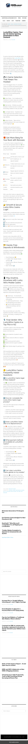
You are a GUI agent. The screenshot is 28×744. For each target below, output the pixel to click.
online (14, 491)
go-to (4, 491)
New (12, 491)
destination (18, 490)
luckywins (8, 491)
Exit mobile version (14, 742)
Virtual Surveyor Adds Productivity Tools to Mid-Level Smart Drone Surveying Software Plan (13, 676)
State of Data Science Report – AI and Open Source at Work (14, 664)
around (10, 490)
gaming (22, 490)
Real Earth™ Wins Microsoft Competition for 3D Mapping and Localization (12, 524)
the (17, 491)
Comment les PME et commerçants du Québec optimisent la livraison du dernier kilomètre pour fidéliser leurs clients (13, 628)
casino (14, 490)
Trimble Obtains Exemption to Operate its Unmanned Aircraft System (11, 532)
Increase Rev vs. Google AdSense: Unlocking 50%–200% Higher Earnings (14, 601)
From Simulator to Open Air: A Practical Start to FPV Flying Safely (13, 609)
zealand (5, 492)
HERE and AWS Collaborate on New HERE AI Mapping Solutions (13, 670)
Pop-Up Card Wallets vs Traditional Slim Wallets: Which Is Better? (13, 618)
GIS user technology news (14, 5)
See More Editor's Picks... (8, 537)
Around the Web (12, 488)
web (19, 491)
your (22, 491)
